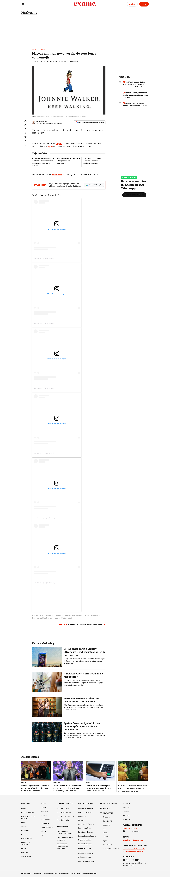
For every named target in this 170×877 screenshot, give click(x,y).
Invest (23, 849)
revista (106, 808)
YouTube (126, 808)
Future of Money (47, 827)
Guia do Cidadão (63, 808)
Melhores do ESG (84, 857)
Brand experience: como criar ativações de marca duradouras (68, 160)
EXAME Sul (82, 816)
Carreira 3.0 (107, 821)
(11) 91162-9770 (132, 831)
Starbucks (57, 174)
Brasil (23, 823)
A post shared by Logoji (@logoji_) (44, 258)
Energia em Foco (84, 828)
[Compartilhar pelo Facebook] (25, 125)
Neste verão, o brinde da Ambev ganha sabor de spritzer (135, 104)
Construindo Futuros (86, 824)
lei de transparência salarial (87, 874)
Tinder (86, 615)
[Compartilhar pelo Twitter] (25, 137)
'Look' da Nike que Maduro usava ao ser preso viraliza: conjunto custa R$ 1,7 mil (134, 84)
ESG (22, 834)
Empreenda (107, 845)
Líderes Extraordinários (87, 836)
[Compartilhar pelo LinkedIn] (25, 129)
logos (50, 146)
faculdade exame (110, 804)
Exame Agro (45, 819)
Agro (105, 841)
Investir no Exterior (85, 832)
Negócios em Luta (84, 840)
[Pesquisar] (27, 4)
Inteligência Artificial (25, 843)
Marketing (29, 13)
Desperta (106, 825)
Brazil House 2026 (85, 812)
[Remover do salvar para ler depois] (25, 145)
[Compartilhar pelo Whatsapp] (25, 121)
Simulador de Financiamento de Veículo (62, 846)
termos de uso (37, 874)
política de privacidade (67, 874)
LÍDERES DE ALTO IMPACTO (28, 817)
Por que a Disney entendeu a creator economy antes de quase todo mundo (135, 95)
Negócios (24, 852)
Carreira (24, 826)
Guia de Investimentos (65, 816)
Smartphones (68, 615)
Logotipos (36, 618)
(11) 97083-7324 (132, 860)
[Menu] (22, 4)
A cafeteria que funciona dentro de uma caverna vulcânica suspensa (92, 160)
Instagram (95, 615)
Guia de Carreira (63, 820)
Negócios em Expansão (86, 861)
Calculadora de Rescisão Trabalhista (65, 832)
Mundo (43, 804)
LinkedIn (126, 812)
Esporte (44, 815)
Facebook (126, 819)
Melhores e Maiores (85, 853)
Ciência (43, 831)
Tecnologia (45, 823)
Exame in (106, 817)
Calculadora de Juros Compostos (65, 839)
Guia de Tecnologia (64, 812)
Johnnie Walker (60, 618)
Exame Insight (26, 838)
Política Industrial (85, 844)
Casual (43, 808)
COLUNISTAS (26, 856)
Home (34, 49)
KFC (70, 618)
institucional (26, 874)
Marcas (79, 615)
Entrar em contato (130, 828)
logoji (59, 143)
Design (58, 615)
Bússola (81, 820)
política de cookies (50, 874)
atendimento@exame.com (133, 840)
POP (42, 835)
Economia (25, 830)
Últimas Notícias (27, 812)
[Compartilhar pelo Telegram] (25, 133)
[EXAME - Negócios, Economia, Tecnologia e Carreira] (85, 4)
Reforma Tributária (85, 808)
